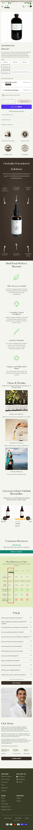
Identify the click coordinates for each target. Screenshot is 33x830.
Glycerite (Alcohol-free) (20, 72)
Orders (18, 798)
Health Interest (6, 776)
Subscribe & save (11, 83)
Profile (18, 801)
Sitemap (27, 818)
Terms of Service (8, 818)
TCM (2, 785)
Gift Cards (4, 804)
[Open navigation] (2, 7)
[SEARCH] (23, 6)
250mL (15, 62)
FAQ (2, 798)
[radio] (3, 82)
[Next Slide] (28, 518)
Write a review (16, 551)
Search (3, 801)
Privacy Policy (18, 818)
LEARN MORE (16, 758)
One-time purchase (12, 90)
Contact (3, 790)
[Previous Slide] (5, 518)
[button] (16, 90)
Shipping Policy (6, 809)
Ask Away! (16, 683)
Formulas (4, 782)
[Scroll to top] (29, 826)
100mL (5, 62)
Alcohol (5, 72)
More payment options (16, 111)
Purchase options (7, 78)
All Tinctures (5, 779)
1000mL (5, 66)
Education (4, 788)
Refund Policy (5, 806)
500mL (24, 62)
